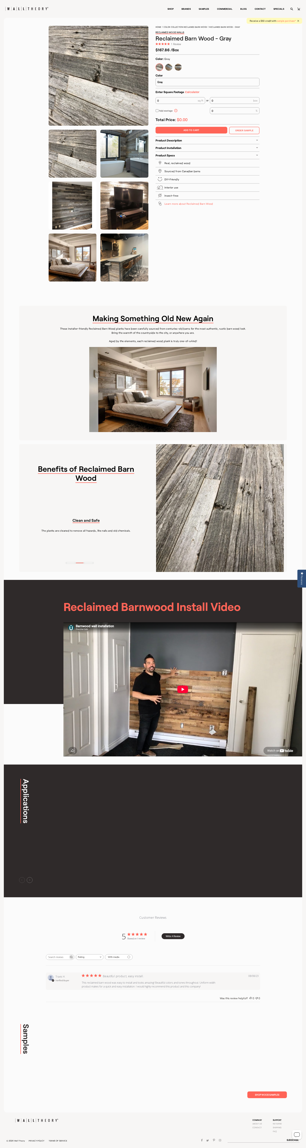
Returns (277, 1124)
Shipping (277, 1127)
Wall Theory (19, 1141)
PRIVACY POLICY (36, 1141)
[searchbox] (57, 957)
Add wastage (166, 110)
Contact (260, 8)
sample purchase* (286, 20)
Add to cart (191, 130)
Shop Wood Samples (267, 1094)
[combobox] (89, 957)
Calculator (192, 92)
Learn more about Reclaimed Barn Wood (188, 203)
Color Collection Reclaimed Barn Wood (185, 27)
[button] (22, 880)
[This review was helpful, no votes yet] (251, 998)
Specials (278, 8)
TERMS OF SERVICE (58, 1141)
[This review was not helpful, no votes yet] (256, 998)
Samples (204, 8)
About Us (257, 1124)
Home (158, 27)
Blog (243, 8)
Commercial (225, 8)
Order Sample (244, 130)
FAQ (275, 1131)
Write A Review (173, 936)
